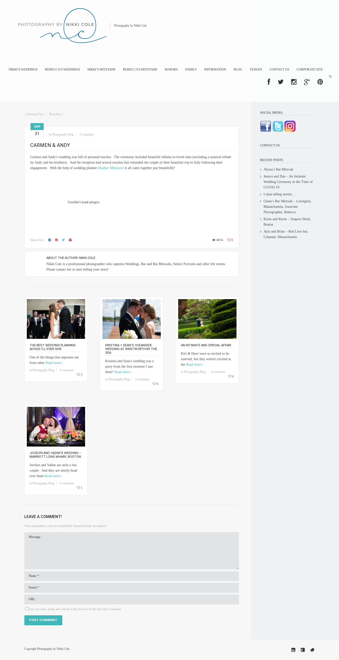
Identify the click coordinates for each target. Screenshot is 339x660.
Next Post (55, 114)
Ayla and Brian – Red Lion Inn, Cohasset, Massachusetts (286, 234)
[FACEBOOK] (269, 82)
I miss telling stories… (279, 194)
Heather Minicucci (111, 168)
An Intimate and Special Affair (206, 345)
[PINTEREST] (320, 82)
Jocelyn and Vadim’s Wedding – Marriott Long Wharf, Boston (55, 454)
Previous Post (35, 114)
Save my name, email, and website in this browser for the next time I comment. (75, 609)
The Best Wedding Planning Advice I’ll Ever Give (53, 347)
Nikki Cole (87, 258)
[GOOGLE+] (307, 82)
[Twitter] (312, 649)
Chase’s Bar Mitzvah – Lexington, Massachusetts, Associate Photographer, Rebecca (287, 206)
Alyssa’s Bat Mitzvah (278, 169)
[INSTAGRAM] (294, 82)
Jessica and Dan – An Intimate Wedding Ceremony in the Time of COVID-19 (288, 181)
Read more (53, 363)
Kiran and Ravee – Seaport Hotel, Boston (287, 221)
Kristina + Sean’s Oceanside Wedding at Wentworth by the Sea (131, 348)
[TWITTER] (281, 82)
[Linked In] (293, 649)
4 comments (218, 372)
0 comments (87, 134)
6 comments (142, 379)
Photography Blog (63, 134)
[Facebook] (302, 649)
